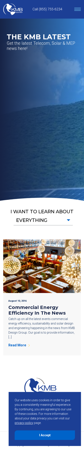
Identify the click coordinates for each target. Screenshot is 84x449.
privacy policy (24, 423)
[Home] (13, 9)
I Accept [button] (45, 435)
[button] (43, 220)
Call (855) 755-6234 (47, 9)
